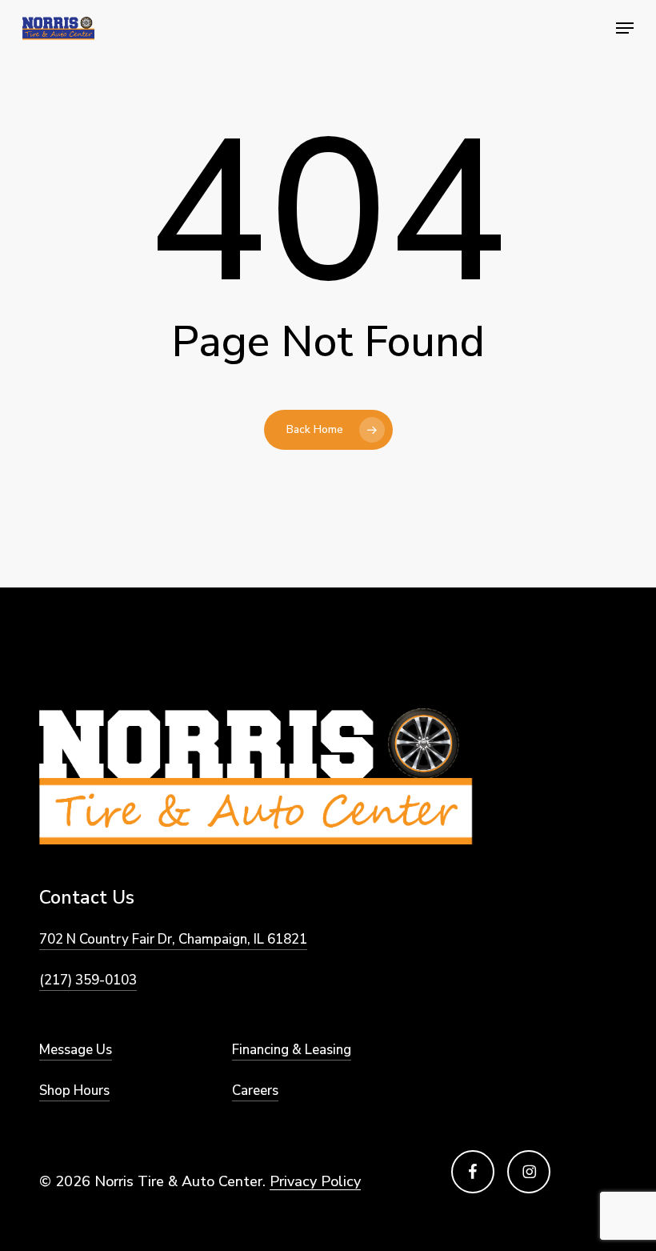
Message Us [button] (75, 1049)
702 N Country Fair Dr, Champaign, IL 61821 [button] (173, 939)
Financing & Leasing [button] (291, 1049)
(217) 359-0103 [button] (88, 980)
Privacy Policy (315, 1181)
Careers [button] (255, 1090)
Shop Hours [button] (74, 1090)
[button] (625, 28)
